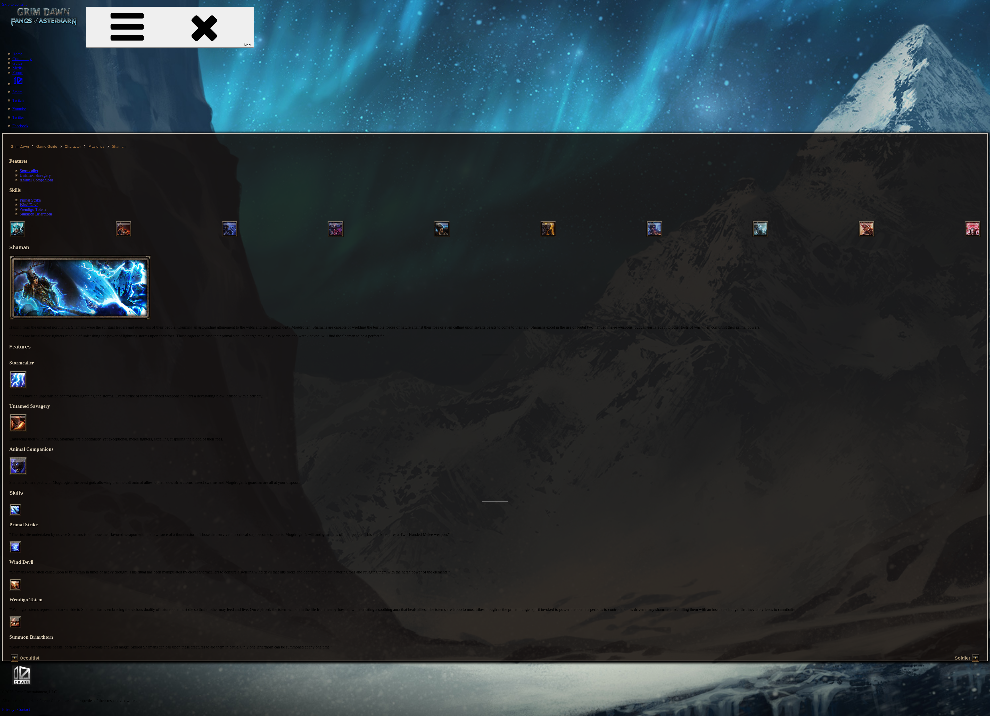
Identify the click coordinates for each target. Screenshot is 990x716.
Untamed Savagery (35, 175)
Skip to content (14, 4)
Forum (17, 72)
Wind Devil (29, 205)
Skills (15, 190)
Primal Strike (30, 200)
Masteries (96, 146)
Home (17, 54)
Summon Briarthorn (36, 214)
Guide (17, 63)
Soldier (962, 658)
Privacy (8, 709)
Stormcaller (29, 171)
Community (22, 58)
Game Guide (46, 146)
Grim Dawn (20, 146)
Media (17, 68)
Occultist (29, 658)
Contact (23, 709)
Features (18, 161)
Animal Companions (36, 180)
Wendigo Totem (33, 209)
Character (73, 146)
